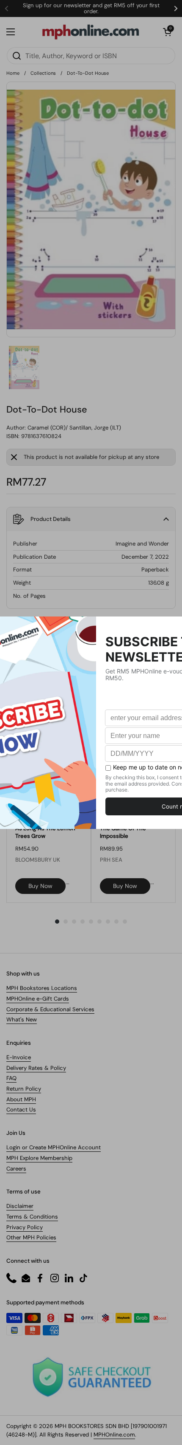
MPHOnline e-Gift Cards (37, 998)
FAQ (11, 1078)
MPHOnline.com (114, 1434)
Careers (16, 1168)
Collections (43, 73)
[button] (167, 31)
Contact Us (21, 1109)
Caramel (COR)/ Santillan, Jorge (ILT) (74, 427)
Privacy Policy (24, 1227)
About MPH (21, 1099)
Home (12, 73)
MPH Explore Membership (39, 1158)
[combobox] (91, 55)
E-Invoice (18, 1057)
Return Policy (23, 1088)
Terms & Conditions (32, 1216)
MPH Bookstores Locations (41, 988)
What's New (21, 1019)
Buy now (40, 886)
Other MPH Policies (31, 1237)
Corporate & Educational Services (50, 1009)
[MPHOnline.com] (90, 31)
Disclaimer (19, 1206)
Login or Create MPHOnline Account (53, 1147)
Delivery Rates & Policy (36, 1068)
